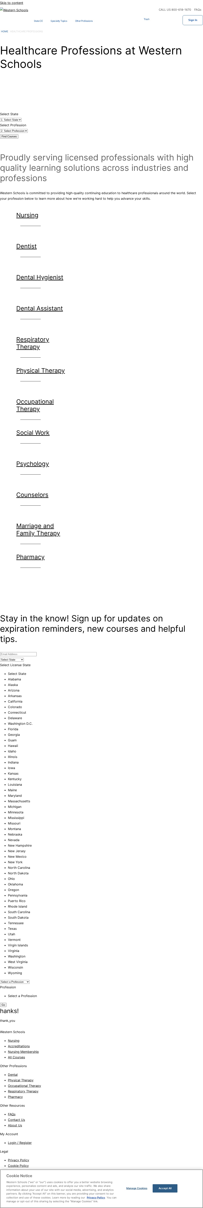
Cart (157, 20)
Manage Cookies (136, 1188)
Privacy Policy (18, 1160)
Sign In (192, 20)
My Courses (170, 20)
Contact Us (16, 1120)
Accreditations (19, 1046)
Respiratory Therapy (23, 1091)
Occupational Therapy (24, 1086)
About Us (15, 1125)
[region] (101, 1188)
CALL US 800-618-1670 (175, 9)
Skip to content (11, 3)
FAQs (197, 9)
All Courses (16, 1057)
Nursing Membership (23, 1052)
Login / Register (20, 1143)
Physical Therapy (21, 1080)
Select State (9, 114)
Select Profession (13, 125)
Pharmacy (15, 1097)
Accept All (165, 1188)
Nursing (13, 1041)
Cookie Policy (18, 1166)
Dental (13, 1075)
